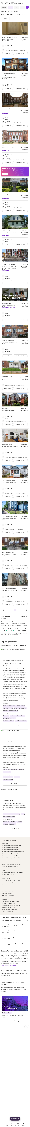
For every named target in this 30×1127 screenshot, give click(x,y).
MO (6, 11)
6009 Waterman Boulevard (9, 37)
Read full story (15, 1021)
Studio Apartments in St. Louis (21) (10, 866)
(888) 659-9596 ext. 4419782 (8, 307)
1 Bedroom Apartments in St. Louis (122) (11, 864)
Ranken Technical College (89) (9, 909)
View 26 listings (15, 828)
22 (23, 610)
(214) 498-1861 (5, 235)
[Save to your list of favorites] (25, 24)
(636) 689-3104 (5, 270)
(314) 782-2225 (5, 150)
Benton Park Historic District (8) (9, 889)
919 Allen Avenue (6, 303)
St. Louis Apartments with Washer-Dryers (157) (13, 851)
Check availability (20, 53)
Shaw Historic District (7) (8, 895)
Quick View (7, 53)
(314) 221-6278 (5, 79)
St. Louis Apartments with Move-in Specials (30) (13, 872)
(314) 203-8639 (5, 113)
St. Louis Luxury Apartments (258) (10, 855)
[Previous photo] (3, 28)
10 (17, 610)
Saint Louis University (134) (8, 903)
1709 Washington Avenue (9, 588)
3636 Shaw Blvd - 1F (7, 146)
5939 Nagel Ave (6, 194)
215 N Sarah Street (7, 444)
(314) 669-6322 (5, 198)
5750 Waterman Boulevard (9, 408)
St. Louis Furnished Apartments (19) (10, 853)
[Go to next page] (26, 610)
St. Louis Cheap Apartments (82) (9, 874)
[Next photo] (27, 28)
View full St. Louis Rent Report (8, 965)
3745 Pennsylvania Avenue (9, 516)
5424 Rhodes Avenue (8, 552)
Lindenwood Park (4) (7, 893)
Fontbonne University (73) (8, 907)
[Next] (27, 7)
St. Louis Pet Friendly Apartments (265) (11, 857)
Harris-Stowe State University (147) (10, 901)
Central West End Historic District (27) (11, 880)
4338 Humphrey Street (8, 480)
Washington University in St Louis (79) (11, 905)
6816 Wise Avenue (7, 376)
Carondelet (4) (5, 887)
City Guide (24, 616)
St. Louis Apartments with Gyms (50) (10, 847)
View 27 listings (15, 725)
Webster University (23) (7, 911)
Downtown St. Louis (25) (8, 882)
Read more (4, 978)
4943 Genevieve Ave (8, 231)
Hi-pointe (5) (5, 885)
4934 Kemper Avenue (8, 340)
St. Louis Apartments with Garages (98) (11, 845)
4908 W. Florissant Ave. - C (9, 109)
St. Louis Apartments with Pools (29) (10, 849)
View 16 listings (15, 783)
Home (2, 11)
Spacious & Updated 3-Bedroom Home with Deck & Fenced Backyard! (9, 266)
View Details (7, 388)
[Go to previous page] (3, 610)
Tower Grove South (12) (7, 891)
